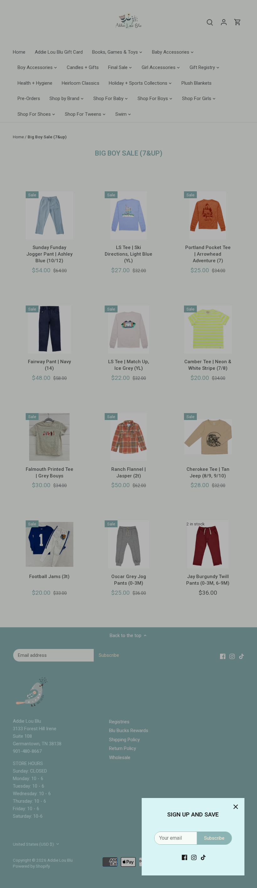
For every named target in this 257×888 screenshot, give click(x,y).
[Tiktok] (203, 857)
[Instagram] (194, 857)
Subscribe (214, 838)
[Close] (236, 807)
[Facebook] (184, 857)
